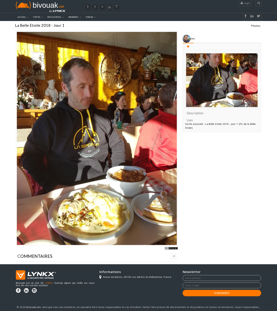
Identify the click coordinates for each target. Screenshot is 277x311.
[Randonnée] (88, 7)
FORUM (89, 17)
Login (246, 3)
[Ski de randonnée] (102, 7)
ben (193, 38)
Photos (255, 26)
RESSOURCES (54, 17)
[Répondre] (173, 256)
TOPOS (36, 17)
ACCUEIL (21, 17)
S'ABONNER (221, 293)
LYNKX (49, 282)
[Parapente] (116, 7)
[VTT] (109, 7)
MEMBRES (73, 17)
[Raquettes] (95, 7)
